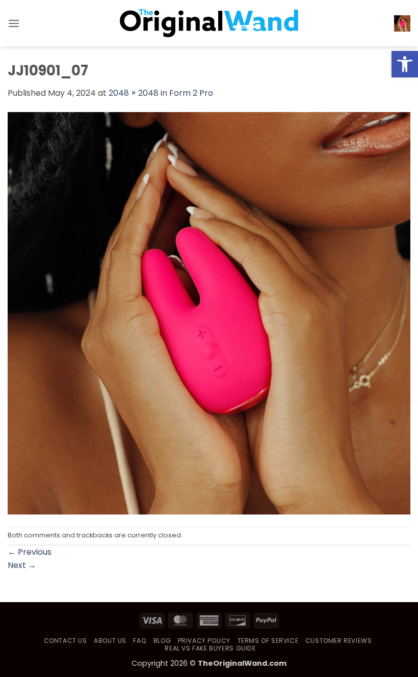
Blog (162, 640)
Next (22, 565)
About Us (110, 640)
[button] (404, 64)
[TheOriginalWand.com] (209, 23)
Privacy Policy (204, 640)
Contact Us (65, 640)
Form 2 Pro (191, 93)
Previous (29, 552)
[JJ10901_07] (209, 312)
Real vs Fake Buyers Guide (210, 648)
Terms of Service (268, 640)
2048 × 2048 (134, 93)
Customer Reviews (338, 640)
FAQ (139, 640)
